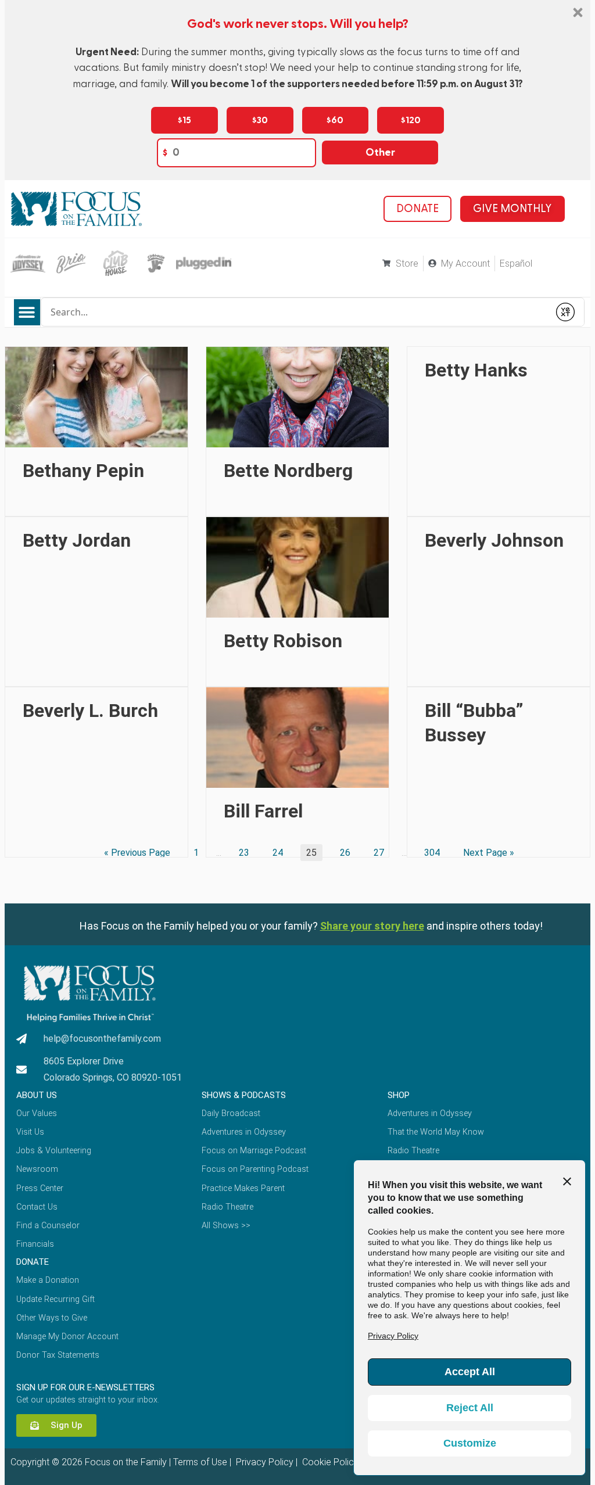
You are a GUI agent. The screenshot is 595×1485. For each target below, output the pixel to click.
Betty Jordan (77, 540)
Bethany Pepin (83, 471)
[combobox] (295, 312)
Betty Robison (283, 641)
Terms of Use (200, 1462)
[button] (27, 312)
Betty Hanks (476, 370)
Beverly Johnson (494, 540)
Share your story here (372, 926)
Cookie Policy (329, 1462)
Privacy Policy (263, 1462)
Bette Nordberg (288, 471)
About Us (36, 1095)
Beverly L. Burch (90, 711)
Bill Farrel (263, 811)
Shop (399, 1095)
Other (380, 152)
